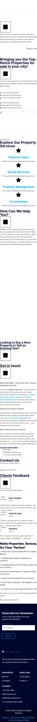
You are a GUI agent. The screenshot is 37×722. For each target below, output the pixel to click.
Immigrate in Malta (22, 720)
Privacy (5, 718)
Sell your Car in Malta (18, 718)
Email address (7, 624)
